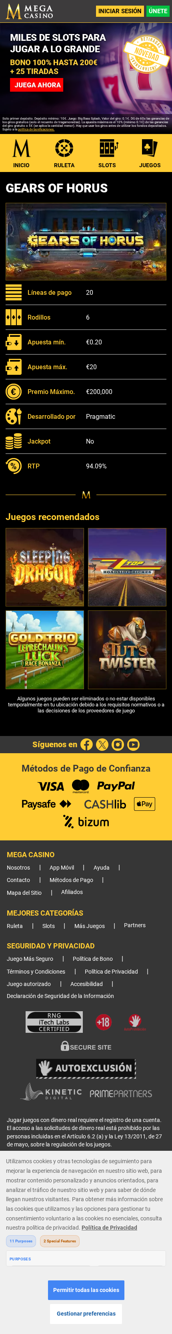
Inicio (21, 165)
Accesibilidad (86, 984)
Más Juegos (89, 926)
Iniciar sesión (120, 11)
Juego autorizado (29, 984)
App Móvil (62, 867)
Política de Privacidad (111, 971)
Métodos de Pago (71, 880)
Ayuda (102, 867)
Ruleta (64, 165)
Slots (107, 165)
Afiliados (72, 892)
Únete (158, 11)
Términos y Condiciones (36, 971)
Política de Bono (93, 959)
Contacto (18, 880)
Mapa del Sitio (24, 893)
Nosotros (18, 867)
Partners (135, 925)
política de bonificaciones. (36, 129)
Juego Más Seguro (30, 959)
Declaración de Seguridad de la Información (60, 996)
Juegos (150, 165)
